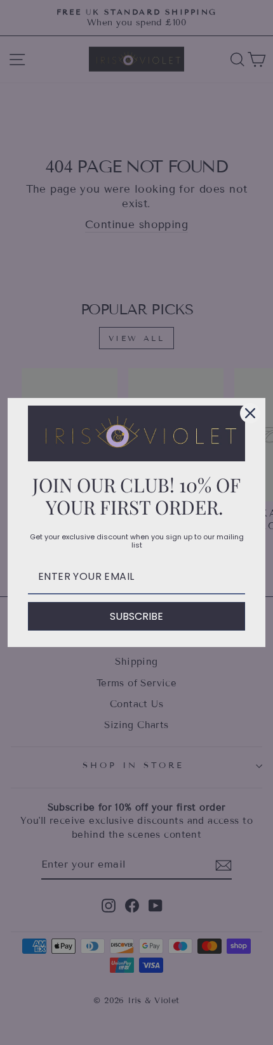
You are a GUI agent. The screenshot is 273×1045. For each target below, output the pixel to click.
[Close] (250, 413)
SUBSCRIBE (136, 616)
